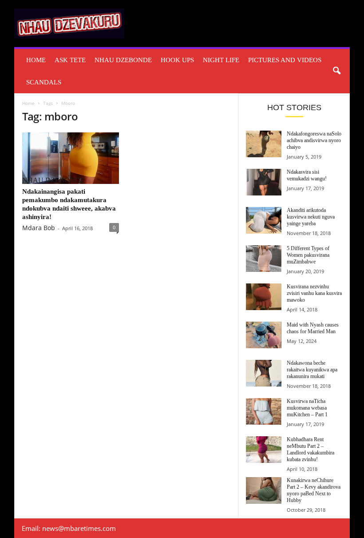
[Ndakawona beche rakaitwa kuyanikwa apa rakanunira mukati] (263, 373)
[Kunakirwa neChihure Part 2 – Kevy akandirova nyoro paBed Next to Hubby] (263, 490)
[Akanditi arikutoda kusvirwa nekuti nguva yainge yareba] (263, 220)
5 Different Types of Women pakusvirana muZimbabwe (308, 255)
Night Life (221, 60)
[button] (336, 71)
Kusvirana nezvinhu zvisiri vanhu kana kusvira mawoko (314, 293)
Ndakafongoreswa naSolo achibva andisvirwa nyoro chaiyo (314, 140)
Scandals (43, 82)
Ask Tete (70, 60)
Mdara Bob (38, 227)
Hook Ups (177, 60)
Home (36, 60)
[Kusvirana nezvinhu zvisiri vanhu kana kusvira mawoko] (263, 296)
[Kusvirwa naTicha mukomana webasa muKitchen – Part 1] (263, 411)
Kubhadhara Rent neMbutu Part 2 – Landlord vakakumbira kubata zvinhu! (310, 449)
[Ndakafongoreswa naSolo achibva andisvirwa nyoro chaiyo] (263, 144)
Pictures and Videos (284, 60)
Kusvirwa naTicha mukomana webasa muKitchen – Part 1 (307, 408)
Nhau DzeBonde (123, 60)
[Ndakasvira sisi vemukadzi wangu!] (263, 182)
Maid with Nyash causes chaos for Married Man (313, 328)
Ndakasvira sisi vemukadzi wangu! (307, 175)
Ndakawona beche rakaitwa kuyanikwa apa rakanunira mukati (312, 369)
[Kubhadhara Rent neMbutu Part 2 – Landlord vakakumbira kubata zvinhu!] (263, 449)
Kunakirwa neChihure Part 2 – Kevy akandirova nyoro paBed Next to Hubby (313, 490)
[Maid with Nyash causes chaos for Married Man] (263, 335)
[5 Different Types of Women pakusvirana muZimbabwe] (263, 258)
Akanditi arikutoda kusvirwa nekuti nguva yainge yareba (311, 217)
